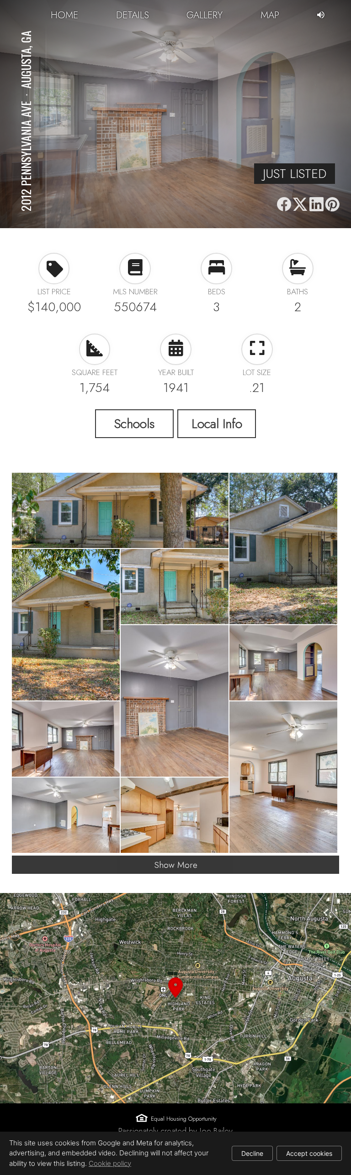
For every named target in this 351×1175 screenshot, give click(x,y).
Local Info (216, 423)
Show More (175, 864)
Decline (252, 1153)
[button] (175, 998)
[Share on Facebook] (284, 204)
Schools (134, 423)
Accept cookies (309, 1153)
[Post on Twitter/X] (300, 204)
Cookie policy (110, 1163)
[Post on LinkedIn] (316, 204)
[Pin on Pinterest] (332, 204)
